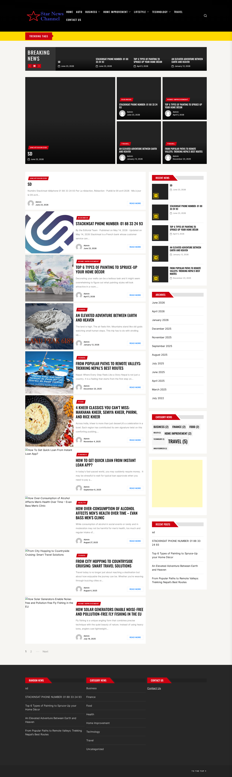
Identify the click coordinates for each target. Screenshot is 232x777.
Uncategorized (38, 147)
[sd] (70, 120)
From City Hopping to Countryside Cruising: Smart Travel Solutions (104, 563)
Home (69, 11)
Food (81, 402)
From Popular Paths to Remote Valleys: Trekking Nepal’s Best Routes (183, 150)
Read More (135, 203)
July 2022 (158, 398)
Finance (82, 454)
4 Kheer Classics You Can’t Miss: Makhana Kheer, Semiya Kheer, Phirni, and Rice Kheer (106, 412)
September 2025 (162, 346)
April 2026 (158, 311)
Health (82, 503)
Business (91, 11)
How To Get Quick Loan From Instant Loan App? (106, 462)
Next (45, 651)
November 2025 (162, 337)
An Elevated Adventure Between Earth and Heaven (187, 60)
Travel (178, 11)
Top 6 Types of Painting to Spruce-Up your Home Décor (148, 60)
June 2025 (158, 372)
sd (59, 61)
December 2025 (161, 328)
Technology (160, 11)
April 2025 (158, 380)
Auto (79, 11)
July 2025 (158, 363)
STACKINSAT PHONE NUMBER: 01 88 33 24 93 (112, 60)
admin (130, 112)
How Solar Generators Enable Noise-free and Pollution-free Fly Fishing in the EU (109, 611)
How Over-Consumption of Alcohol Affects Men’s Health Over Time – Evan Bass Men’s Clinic (106, 513)
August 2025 (159, 354)
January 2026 (160, 320)
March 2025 (159, 389)
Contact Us (73, 19)
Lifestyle (140, 11)
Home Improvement (115, 11)
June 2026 (158, 302)
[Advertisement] (177, 483)
